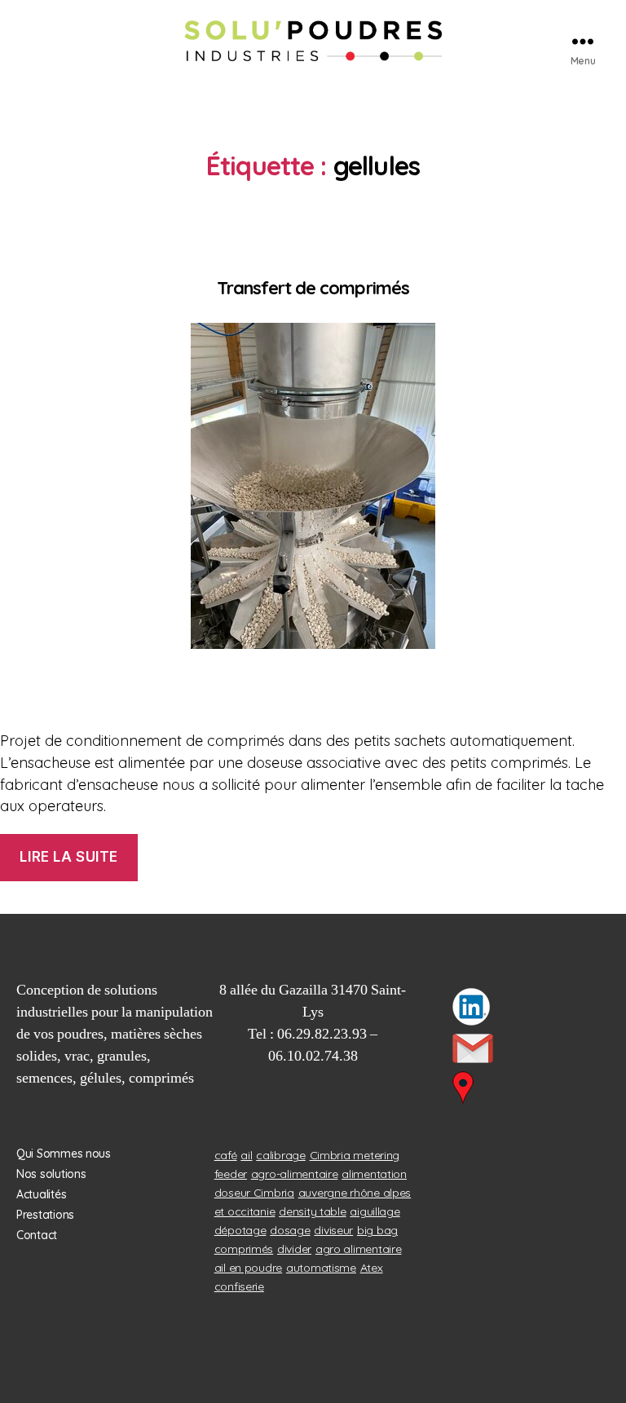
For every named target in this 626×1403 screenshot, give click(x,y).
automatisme (321, 1267)
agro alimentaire (358, 1249)
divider (294, 1249)
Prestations (45, 1214)
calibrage (281, 1155)
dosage (290, 1230)
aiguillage (374, 1211)
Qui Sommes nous (63, 1153)
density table (312, 1211)
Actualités (41, 1194)
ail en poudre (248, 1267)
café (225, 1155)
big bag (377, 1230)
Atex (371, 1267)
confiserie (239, 1286)
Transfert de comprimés (313, 287)
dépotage (240, 1230)
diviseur (333, 1230)
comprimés (244, 1249)
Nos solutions (51, 1174)
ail (246, 1155)
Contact (36, 1235)
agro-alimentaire (294, 1174)
